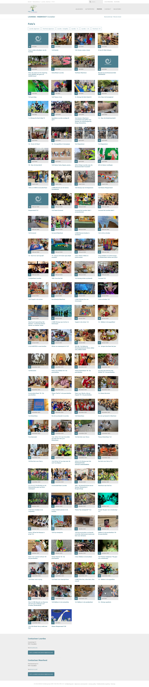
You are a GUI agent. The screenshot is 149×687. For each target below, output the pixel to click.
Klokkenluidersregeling (103, 684)
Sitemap (113, 684)
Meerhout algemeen (48, 28)
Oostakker (41, 17)
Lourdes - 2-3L (85, 28)
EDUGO (29, 1)
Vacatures (117, 1)
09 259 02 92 (33, 647)
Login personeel (108, 1)
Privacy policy (92, 684)
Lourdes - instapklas (62, 28)
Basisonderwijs (36, 1)
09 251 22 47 (33, 669)
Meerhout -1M (96, 28)
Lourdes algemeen (34, 28)
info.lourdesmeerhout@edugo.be (41, 652)
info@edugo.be (69, 684)
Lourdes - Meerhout (45, 1)
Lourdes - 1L (74, 28)
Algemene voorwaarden (81, 684)
